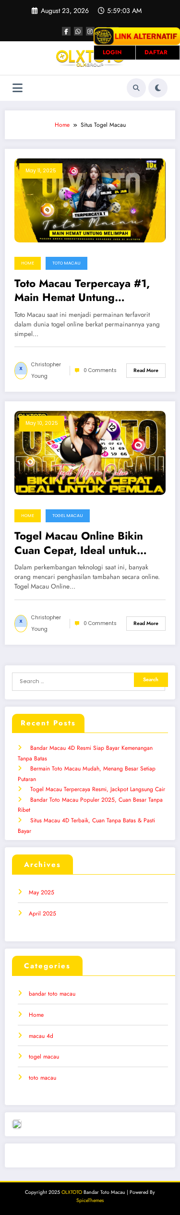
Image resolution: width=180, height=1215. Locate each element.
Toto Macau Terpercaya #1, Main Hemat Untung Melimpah (82, 291)
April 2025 (42, 913)
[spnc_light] (158, 87)
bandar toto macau (52, 993)
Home (27, 263)
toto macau (66, 263)
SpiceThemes (90, 1200)
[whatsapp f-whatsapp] (78, 31)
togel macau (67, 515)
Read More (145, 370)
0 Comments (100, 370)
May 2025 (41, 892)
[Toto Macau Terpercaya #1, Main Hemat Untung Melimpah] (90, 199)
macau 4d (41, 1036)
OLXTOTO (71, 1192)
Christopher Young (46, 370)
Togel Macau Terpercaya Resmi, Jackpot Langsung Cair (97, 789)
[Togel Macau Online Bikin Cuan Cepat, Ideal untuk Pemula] (90, 452)
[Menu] (17, 88)
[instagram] (90, 31)
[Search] (136, 88)
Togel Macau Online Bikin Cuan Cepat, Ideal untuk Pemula (78, 543)
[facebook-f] (66, 31)
